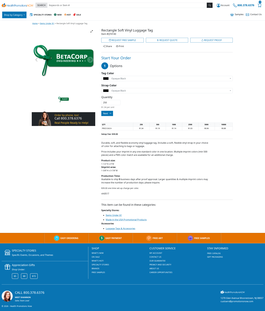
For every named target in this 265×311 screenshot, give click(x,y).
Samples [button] (239, 14)
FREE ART (158, 238)
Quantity (106, 97)
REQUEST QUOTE (168, 40)
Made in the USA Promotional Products (126, 219)
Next (105, 113)
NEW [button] (59, 14)
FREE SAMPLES (202, 238)
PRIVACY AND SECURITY (160, 264)
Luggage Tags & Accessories (120, 228)
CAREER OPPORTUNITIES (160, 272)
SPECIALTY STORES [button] (43, 14)
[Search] (210, 5)
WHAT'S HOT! (98, 260)
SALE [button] (78, 14)
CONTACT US (155, 257)
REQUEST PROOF (212, 40)
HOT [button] (69, 14)
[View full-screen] (91, 31)
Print (121, 46)
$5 (15, 276)
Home (35, 23)
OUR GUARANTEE (157, 260)
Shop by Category (13, 14)
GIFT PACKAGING (215, 257)
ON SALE (96, 257)
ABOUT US (154, 268)
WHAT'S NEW (98, 253)
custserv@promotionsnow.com (237, 301)
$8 (24, 276)
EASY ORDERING (69, 238)
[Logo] (17, 4)
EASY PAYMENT (113, 238)
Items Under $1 (47, 23)
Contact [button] (256, 14)
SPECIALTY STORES (100, 264)
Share (108, 46)
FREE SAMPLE (123, 40)
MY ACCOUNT (155, 253)
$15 (34, 276)
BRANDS (95, 268)
